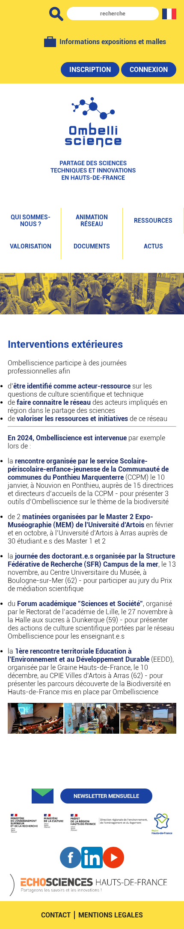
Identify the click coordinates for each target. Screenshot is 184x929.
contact (56, 915)
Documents (92, 246)
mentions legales (110, 915)
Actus (153, 246)
